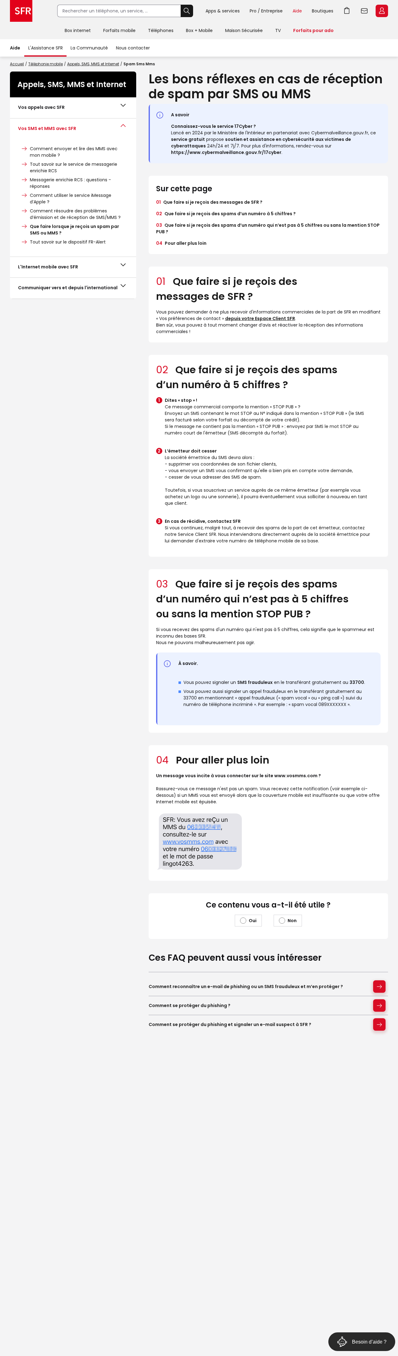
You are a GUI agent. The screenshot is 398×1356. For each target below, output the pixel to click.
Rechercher (187, 11)
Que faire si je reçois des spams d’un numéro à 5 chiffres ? (226, 214)
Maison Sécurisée (244, 30)
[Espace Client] (381, 11)
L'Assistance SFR (45, 48)
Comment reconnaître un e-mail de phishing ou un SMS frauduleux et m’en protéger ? (246, 986)
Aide (297, 11)
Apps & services (223, 11)
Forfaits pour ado (313, 30)
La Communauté (89, 48)
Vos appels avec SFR (41, 107)
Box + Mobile (199, 30)
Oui (253, 920)
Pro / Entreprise (266, 11)
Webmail (364, 11)
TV (278, 30)
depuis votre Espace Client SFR (260, 318)
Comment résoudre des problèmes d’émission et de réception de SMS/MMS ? (75, 214)
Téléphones (161, 30)
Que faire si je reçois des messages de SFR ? (209, 202)
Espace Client (382, 11)
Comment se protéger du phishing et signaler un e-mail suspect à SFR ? (230, 1024)
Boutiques (322, 11)
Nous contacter (133, 48)
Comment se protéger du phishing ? (189, 1005)
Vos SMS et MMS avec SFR (47, 128)
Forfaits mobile (119, 30)
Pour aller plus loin (181, 243)
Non (292, 920)
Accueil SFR (21, 11)
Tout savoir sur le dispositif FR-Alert (68, 242)
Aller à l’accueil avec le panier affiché (347, 11)
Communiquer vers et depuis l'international (68, 288)
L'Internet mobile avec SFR (48, 267)
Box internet (78, 30)
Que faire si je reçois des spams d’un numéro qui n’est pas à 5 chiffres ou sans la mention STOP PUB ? (268, 228)
